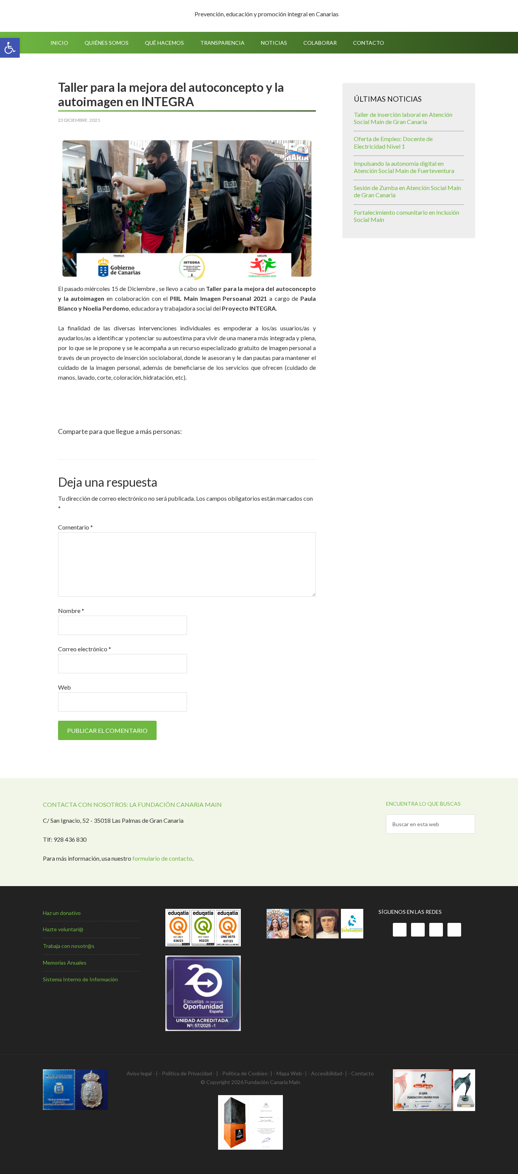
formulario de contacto (162, 858)
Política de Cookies (244, 1073)
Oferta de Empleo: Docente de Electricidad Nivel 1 (393, 142)
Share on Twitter (86, 448)
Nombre (71, 610)
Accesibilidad (326, 1073)
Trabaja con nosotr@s (68, 946)
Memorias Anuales (64, 962)
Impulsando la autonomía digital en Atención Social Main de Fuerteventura (404, 167)
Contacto (362, 1073)
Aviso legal (139, 1073)
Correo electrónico (84, 648)
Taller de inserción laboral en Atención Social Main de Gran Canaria (403, 118)
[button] (10, 48)
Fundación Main (107, 16)
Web (64, 687)
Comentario (75, 527)
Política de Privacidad (187, 1073)
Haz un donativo (62, 913)
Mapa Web (289, 1073)
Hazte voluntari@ (63, 929)
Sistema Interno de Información (80, 979)
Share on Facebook (66, 448)
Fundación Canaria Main (272, 1082)
